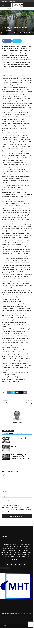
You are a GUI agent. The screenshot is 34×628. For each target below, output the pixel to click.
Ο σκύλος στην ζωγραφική (27, 404)
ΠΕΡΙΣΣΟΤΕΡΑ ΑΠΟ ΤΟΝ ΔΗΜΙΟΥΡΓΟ (13, 433)
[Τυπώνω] (17, 392)
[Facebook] (9, 392)
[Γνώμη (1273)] (6, 448)
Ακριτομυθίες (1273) (18, 438)
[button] (3, 4)
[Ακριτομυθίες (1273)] (6, 440)
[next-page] (6, 465)
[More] (24, 41)
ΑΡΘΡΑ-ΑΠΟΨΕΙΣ (10, 9)
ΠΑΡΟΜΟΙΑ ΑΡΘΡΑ (8, 431)
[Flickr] (15, 564)
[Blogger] (7, 564)
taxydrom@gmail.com (24, 614)
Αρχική (2, 9)
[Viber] (25, 392)
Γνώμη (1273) (15, 446)
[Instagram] (20, 564)
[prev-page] (3, 465)
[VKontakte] (24, 564)
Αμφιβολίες (5, 403)
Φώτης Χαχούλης (7, 32)
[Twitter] (13, 392)
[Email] (21, 392)
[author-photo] (17, 420)
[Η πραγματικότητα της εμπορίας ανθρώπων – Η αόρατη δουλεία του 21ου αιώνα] (6, 457)
